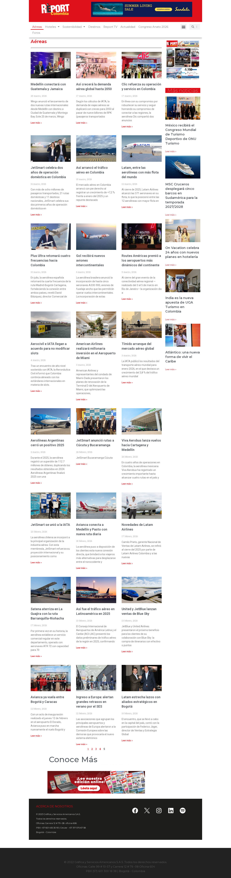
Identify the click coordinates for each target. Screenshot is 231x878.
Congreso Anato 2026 (153, 26)
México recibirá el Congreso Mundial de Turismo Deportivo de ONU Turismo (180, 134)
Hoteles (50, 26)
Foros (36, 32)
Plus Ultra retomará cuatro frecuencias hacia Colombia (50, 260)
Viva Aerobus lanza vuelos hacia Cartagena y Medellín (141, 445)
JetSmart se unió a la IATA (50, 525)
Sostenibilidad (72, 26)
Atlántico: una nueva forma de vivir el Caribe (182, 356)
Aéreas (37, 26)
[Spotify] (183, 811)
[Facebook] (135, 811)
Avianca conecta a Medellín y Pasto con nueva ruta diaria (91, 529)
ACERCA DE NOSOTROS (54, 806)
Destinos (94, 26)
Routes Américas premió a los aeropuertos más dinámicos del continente (141, 260)
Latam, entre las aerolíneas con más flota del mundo (140, 172)
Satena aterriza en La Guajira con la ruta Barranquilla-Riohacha (47, 613)
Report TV (110, 26)
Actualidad (128, 26)
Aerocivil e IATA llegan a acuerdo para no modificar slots (50, 348)
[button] (183, 27)
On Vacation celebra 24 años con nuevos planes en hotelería (182, 252)
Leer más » (36, 123)
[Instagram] (159, 811)
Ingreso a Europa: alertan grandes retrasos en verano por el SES (94, 701)
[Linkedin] (171, 811)
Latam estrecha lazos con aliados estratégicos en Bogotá (141, 701)
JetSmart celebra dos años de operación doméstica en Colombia (48, 172)
